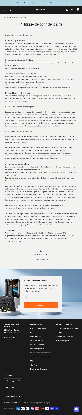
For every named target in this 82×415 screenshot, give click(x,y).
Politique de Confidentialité (65, 337)
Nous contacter (35, 337)
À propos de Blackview (38, 328)
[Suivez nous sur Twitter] (13, 381)
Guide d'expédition (36, 341)
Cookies (59, 332)
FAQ (31, 361)
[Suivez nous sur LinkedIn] (13, 387)
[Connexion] (72, 10)
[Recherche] (10, 10)
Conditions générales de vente (67, 328)
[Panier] (76, 10)
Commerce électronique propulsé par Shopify (36, 403)
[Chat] (76, 409)
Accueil (6, 17)
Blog (31, 332)
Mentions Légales (62, 341)
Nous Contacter (10, 337)
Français (22, 396)
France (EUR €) (10, 396)
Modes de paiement (37, 345)
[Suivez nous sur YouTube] (7, 387)
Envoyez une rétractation (39, 369)
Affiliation (33, 365)
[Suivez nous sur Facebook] (7, 381)
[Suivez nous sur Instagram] (19, 381)
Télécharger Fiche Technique (40, 357)
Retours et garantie (37, 349)
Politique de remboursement (40, 353)
